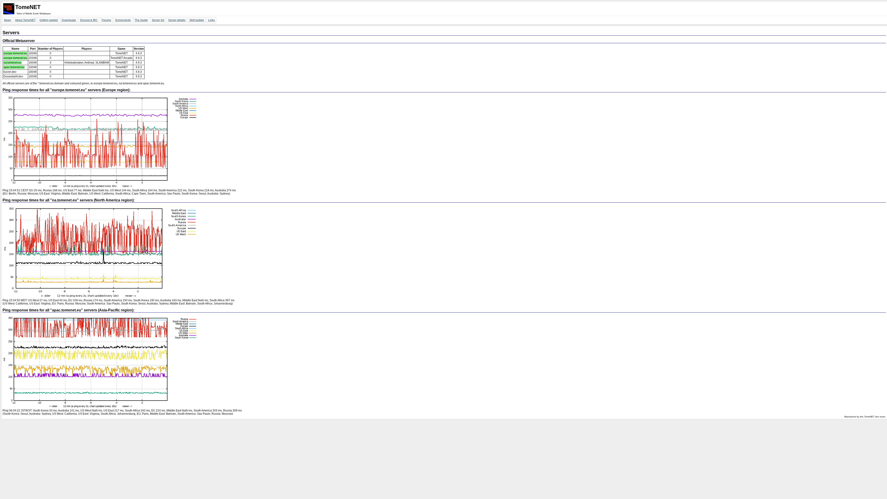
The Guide (141, 20)
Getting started (48, 20)
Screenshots (123, 20)
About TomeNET (25, 20)
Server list (158, 20)
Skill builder (196, 20)
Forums (106, 20)
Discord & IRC (89, 20)
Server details (176, 20)
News (7, 20)
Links (211, 20)
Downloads (69, 20)
